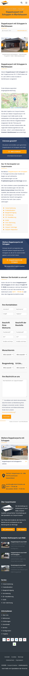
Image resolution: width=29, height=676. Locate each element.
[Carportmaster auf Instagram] (21, 639)
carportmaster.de (22, 30)
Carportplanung (10, 208)
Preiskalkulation (10, 210)
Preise (22, 529)
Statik (7, 220)
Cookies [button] (13, 657)
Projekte (5, 634)
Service (5, 628)
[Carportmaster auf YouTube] (8, 639)
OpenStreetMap (18, 107)
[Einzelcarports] (6, 568)
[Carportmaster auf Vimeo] (4, 639)
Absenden (6, 417)
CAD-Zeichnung (10, 223)
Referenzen (9, 529)
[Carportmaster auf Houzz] (14, 644)
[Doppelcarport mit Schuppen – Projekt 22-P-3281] (14, 459)
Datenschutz (10, 660)
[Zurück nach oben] (25, 672)
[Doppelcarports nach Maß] (6, 545)
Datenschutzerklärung (8, 412)
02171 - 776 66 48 (17, 292)
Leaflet (11, 107)
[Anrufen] (9, 672)
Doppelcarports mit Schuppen (15, 261)
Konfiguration (7, 631)
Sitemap (20, 657)
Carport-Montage (11, 227)
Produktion (8, 225)
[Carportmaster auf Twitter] (16, 639)
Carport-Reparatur (11, 229)
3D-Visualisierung (10, 217)
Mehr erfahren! (15, 152)
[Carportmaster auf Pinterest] (25, 639)
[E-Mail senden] (4, 672)
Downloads (6, 624)
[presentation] (2, 44)
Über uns (5, 615)
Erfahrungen (6, 621)
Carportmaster (12, 665)
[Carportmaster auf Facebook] (12, 639)
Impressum (19, 660)
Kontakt (7, 657)
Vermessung (9, 215)
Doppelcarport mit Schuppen (17, 172)
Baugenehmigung (10, 213)
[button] (26, 2)
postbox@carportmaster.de (15, 484)
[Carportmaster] (4, 3)
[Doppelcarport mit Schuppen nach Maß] (6, 556)
